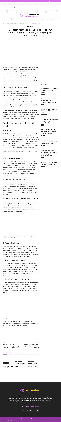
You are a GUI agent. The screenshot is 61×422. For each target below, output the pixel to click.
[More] (37, 39)
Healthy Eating (28, 4)
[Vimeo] (54, 1)
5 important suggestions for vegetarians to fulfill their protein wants (8, 366)
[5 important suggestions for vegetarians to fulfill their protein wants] (8, 360)
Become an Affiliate (19, 8)
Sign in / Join (5, 1)
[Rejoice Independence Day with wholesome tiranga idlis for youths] (33, 359)
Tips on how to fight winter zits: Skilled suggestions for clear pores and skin (49, 131)
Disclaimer (48, 418)
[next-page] (6, 371)
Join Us (53, 418)
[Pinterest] (30, 39)
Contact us (13, 418)
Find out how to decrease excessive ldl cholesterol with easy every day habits (49, 141)
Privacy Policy (31, 418)
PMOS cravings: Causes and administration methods (20, 365)
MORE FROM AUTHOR (19, 353)
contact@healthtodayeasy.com (33, 406)
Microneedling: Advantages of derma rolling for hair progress (49, 90)
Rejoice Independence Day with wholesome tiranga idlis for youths (32, 365)
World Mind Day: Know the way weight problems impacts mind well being (31, 346)
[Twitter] (52, 1)
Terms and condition (40, 418)
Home (5, 4)
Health (10, 4)
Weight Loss (36, 4)
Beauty (21, 4)
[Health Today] (30, 15)
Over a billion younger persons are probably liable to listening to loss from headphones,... (49, 121)
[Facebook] (47, 1)
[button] (56, 4)
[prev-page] (4, 371)
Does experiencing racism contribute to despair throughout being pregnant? (49, 100)
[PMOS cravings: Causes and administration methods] (20, 359)
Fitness (43, 4)
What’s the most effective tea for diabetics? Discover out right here (49, 110)
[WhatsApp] (33, 39)
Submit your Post (8, 8)
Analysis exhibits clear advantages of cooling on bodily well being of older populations (11, 346)
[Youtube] (57, 1)
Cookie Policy (19, 418)
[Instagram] (49, 1)
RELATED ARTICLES (8, 353)
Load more (49, 169)
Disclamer (25, 418)
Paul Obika (26, 35)
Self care (15, 4)
